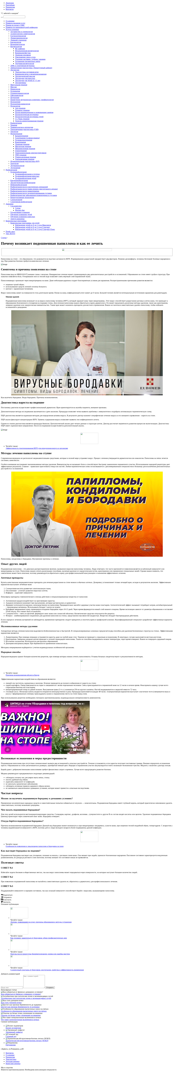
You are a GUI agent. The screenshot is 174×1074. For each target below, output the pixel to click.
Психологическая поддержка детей (29, 117)
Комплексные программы (16, 221)
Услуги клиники (12, 29)
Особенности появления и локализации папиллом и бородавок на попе (35, 846)
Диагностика (11, 1059)
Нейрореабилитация (18, 185)
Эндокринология (17, 166)
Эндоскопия (15, 168)
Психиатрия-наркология (20, 104)
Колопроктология (17, 44)
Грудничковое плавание (20, 212)
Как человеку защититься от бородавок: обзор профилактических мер (38, 938)
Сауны (17, 208)
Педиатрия (14, 98)
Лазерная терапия (22, 144)
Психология (15, 106)
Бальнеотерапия (21, 136)
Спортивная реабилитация (21, 202)
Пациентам (10, 7)
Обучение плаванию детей (21, 214)
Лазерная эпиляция (23, 55)
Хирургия (14, 163)
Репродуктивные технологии (22, 197)
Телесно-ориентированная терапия (29, 121)
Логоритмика (20, 83)
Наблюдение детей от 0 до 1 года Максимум (33, 225)
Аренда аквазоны (17, 219)
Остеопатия (15, 91)
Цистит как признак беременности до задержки (20, 1007)
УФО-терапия (20, 155)
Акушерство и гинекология (21, 32)
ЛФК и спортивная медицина (22, 66)
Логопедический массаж (25, 76)
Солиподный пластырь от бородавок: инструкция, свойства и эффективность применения (47, 970)
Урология (14, 132)
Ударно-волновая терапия (25, 157)
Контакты (10, 9)
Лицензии (10, 3)
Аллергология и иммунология (22, 34)
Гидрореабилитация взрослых (27, 176)
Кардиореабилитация (19, 180)
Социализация (16, 200)
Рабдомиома (11, 1045)
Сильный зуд (11, 1036)
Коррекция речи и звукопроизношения (30, 74)
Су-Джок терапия (22, 119)
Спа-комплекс (16, 206)
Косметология (16, 46)
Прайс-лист (10, 231)
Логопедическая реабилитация (22, 183)
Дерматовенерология (18, 38)
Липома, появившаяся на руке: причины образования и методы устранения (40, 922)
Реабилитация (16, 123)
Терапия (13, 125)
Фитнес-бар (20, 210)
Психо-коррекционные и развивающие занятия (34, 112)
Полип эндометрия (13, 1028)
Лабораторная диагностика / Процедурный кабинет (31, 68)
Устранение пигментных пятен (27, 61)
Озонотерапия (21, 151)
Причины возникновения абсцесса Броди (22, 675)
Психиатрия (15, 102)
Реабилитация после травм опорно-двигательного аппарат (34, 189)
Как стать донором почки (11, 1003)
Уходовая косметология (24, 63)
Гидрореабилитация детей (25, 178)
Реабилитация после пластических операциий (29, 187)
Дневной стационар (18, 40)
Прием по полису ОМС (15, 25)
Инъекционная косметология (27, 51)
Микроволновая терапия (25, 149)
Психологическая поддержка (26, 115)
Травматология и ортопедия (21, 127)
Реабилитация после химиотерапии (24, 191)
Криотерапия (20, 142)
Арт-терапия (20, 108)
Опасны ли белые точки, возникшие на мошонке (21, 1015)
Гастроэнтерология (18, 36)
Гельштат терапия (22, 110)
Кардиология (15, 42)
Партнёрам (10, 5)
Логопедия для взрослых (25, 78)
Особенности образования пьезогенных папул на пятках (24, 1011)
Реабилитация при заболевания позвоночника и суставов (33, 195)
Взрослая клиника (13, 1064)
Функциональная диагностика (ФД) (24, 161)
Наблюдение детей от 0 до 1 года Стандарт (32, 227)
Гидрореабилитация (18, 172)
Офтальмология (16, 95)
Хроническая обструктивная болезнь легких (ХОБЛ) (27, 1041)
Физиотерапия (16, 134)
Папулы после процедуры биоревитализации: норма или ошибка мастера (40, 954)
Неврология (15, 89)
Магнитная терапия (23, 146)
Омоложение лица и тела (25, 57)
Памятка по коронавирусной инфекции (22, 27)
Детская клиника (12, 1061)
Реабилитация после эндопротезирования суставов (31, 193)
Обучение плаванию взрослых (22, 217)
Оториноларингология (19, 93)
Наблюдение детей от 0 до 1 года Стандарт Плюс (35, 229)
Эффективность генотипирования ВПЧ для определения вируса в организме (37, 448)
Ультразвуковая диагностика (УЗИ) (24, 129)
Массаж (13, 87)
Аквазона (9, 204)
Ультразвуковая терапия (24, 159)
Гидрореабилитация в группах (27, 174)
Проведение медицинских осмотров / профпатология (32, 100)
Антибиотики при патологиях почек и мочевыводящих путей (26, 998)
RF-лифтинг (20, 49)
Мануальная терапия (18, 85)
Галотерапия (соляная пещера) (27, 138)
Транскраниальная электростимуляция (30, 153)
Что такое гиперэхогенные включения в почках (20, 1020)
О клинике (10, 21)
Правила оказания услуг (15, 23)
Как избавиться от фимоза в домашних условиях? (21, 994)
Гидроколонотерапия (23, 140)
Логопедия (14, 70)
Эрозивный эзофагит (14, 1032)
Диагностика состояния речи (27, 72)
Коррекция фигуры (23, 53)
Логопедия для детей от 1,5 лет (27, 81)
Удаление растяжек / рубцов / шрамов (30, 59)
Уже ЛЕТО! (10, 234)
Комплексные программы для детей (24, 223)
